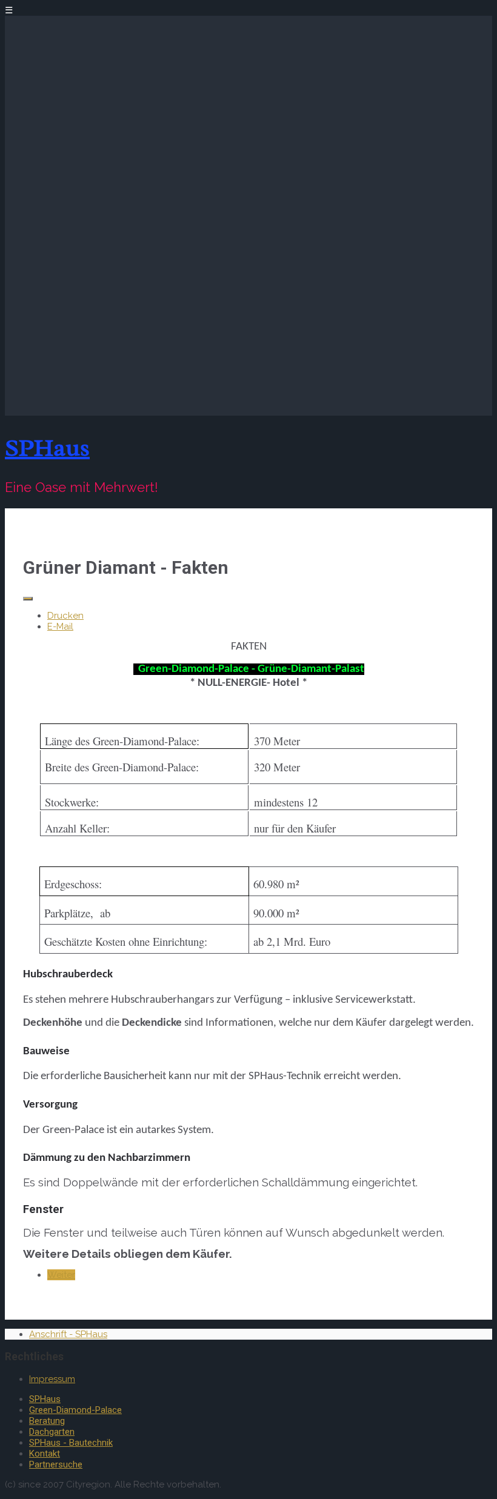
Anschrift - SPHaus (68, 1334)
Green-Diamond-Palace (75, 1409)
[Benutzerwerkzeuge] (28, 598)
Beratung (47, 1420)
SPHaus (47, 447)
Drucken (65, 615)
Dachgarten (52, 1431)
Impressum (52, 1379)
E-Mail (60, 626)
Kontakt (44, 1453)
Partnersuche (55, 1464)
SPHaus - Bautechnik (71, 1442)
